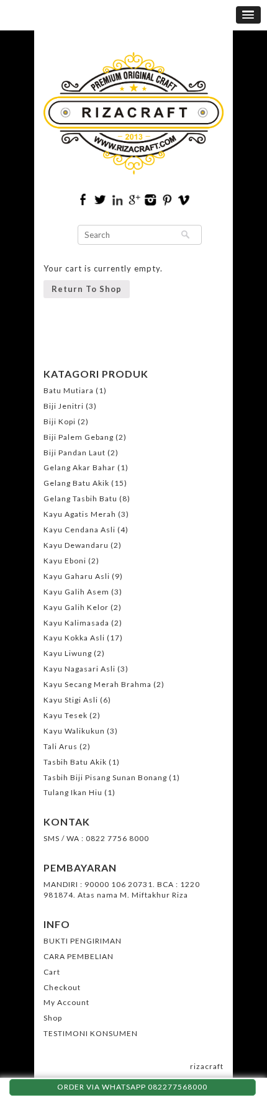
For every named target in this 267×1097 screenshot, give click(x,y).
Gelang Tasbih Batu (80, 498)
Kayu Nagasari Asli (79, 668)
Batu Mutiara (68, 390)
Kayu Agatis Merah (79, 514)
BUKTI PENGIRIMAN (82, 940)
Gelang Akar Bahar (79, 467)
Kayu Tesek (65, 715)
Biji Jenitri (63, 406)
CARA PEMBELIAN (78, 956)
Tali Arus (60, 746)
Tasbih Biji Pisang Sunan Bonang (105, 777)
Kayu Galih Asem (76, 591)
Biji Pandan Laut (74, 452)
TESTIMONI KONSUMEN (90, 1033)
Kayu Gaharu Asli (76, 576)
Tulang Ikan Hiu (72, 792)
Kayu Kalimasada (76, 622)
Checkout (62, 987)
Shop (52, 1017)
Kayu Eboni (64, 560)
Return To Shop (87, 289)
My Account (66, 1002)
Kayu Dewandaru (76, 545)
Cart (51, 971)
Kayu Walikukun (74, 730)
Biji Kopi (59, 421)
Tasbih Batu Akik (75, 762)
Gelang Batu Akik (76, 483)
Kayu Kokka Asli (74, 637)
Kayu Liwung (67, 653)
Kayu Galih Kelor (76, 607)
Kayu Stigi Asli (70, 699)
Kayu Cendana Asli (79, 529)
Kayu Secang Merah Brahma (97, 684)
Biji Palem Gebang (78, 437)
